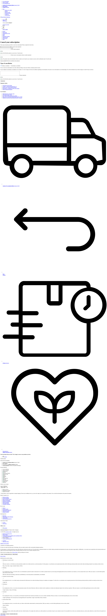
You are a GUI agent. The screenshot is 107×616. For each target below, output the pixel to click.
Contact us (7, 14)
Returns (6, 11)
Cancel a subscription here (7, 538)
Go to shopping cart (6, 3)
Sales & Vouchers (6, 502)
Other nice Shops (6, 541)
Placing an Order (6, 497)
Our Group (5, 523)
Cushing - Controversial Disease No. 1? (10, 86)
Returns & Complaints (7, 501)
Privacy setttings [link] (5, 537)
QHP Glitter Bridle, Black (7, 94)
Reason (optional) (23, 75)
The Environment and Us (7, 518)
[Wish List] (3, 26)
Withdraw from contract (4, 543)
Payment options (8, 13)
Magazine (4, 515)
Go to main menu (6, 1)
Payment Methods (6, 498)
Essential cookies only (8, 554)
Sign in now (5, 20)
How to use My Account (7, 499)
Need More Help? (6, 503)
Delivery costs (7, 12)
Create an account (6, 24)
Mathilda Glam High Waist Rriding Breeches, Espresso (12, 97)
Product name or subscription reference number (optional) (21, 55)
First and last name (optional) (16, 46)
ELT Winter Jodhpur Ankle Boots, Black (10, 95)
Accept (2, 554)
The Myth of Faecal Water (7, 85)
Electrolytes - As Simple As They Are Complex (11, 88)
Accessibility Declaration (7, 536)
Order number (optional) (15, 49)
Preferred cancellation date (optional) (13, 60)
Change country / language (13, 529)
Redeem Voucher (6, 512)
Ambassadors (5, 517)
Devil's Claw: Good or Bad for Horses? (10, 87)
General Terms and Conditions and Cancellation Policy (12, 535)
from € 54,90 (11, 5)
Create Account (5, 509)
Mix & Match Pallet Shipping (8, 516)
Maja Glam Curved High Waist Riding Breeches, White (12, 96)
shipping (6, 7)
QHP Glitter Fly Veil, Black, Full (8, 93)
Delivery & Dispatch (6, 500)
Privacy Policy (5, 534)
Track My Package (6, 511)
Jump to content (5, 2)
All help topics (7, 15)
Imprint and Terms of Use (7, 533)
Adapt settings (15, 554)
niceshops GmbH (8, 531)
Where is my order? (8, 10)
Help (3, 9)
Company (4, 540)
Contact (4, 522)
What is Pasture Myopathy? (7, 89)
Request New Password (7, 510)
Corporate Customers (6, 504)
